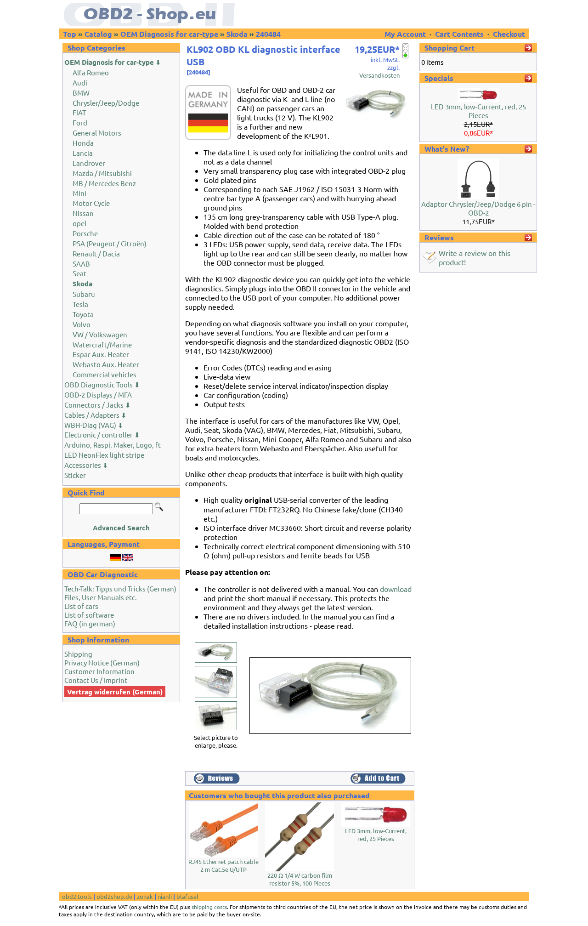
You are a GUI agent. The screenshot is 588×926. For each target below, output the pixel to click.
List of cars (81, 606)
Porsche (85, 233)
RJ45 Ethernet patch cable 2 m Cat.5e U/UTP (223, 865)
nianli (165, 896)
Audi (80, 82)
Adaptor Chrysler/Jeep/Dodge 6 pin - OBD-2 (478, 208)
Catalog (98, 34)
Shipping (78, 653)
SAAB (81, 263)
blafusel (187, 896)
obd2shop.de (114, 896)
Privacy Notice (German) (102, 662)
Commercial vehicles (104, 374)
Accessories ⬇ (86, 464)
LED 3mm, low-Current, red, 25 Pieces (376, 834)
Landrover (89, 163)
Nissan (83, 213)
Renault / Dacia (96, 253)
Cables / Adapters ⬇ (95, 414)
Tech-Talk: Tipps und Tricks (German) (120, 588)
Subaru (84, 294)
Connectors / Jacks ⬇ (97, 404)
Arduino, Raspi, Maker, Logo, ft (112, 444)
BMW (81, 92)
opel (79, 223)
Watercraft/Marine (102, 344)
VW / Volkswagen (100, 334)
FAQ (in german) (89, 623)
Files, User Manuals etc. (100, 597)
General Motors (97, 132)
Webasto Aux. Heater (106, 364)
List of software (89, 614)
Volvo (81, 324)
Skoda (237, 34)
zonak (145, 896)
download (396, 588)
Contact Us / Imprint (95, 680)
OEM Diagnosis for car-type (169, 34)
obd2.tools (77, 896)
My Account (406, 34)
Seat (79, 273)
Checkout (509, 34)
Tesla (80, 304)
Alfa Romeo (91, 72)
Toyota (83, 314)
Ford (80, 122)
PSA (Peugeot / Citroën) (110, 243)
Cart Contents (459, 34)
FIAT (79, 112)
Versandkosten (379, 75)
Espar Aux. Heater (101, 354)
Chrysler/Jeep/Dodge (106, 102)
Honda (83, 142)
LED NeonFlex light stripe (104, 454)
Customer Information (99, 671)
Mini (79, 192)
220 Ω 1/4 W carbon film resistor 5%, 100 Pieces (299, 879)
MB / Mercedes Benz (104, 183)
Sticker (75, 475)
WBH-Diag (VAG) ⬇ (94, 424)
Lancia (83, 152)
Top (69, 34)
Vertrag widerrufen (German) (114, 691)
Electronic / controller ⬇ (102, 434)
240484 (268, 34)
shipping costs (209, 906)
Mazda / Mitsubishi (102, 173)
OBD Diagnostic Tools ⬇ (102, 384)
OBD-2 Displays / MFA (98, 394)
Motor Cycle (91, 203)
